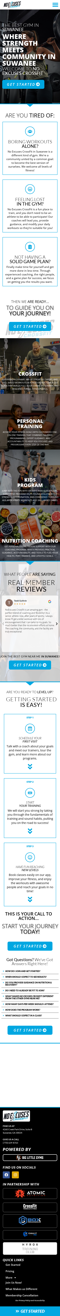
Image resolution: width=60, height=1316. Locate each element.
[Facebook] (6, 1174)
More (9, 1277)
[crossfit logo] (30, 1206)
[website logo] (21, 4)
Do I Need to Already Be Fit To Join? (25, 990)
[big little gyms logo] (30, 1157)
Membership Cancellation (22, 1295)
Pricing (10, 1271)
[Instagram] (15, 1174)
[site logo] (16, 1116)
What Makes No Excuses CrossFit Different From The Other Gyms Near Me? (29, 997)
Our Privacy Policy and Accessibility (30, 1300)
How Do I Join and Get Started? (22, 971)
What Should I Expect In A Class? (23, 1015)
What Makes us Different (21, 1289)
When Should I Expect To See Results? (26, 976)
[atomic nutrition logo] (30, 1193)
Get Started (13, 1265)
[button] (3, 624)
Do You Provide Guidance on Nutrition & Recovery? (28, 983)
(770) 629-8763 (10, 1142)
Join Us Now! (14, 1282)
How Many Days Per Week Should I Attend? (29, 1004)
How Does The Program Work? (22, 1009)
